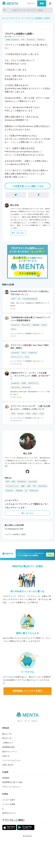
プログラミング (16, 18)
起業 (13, 481)
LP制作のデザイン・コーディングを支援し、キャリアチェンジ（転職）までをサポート (30, 376)
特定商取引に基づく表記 (12, 782)
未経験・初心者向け (12, 39)
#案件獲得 (36, 325)
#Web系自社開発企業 (30, 299)
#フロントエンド (17, 357)
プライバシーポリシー (11, 787)
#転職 (24, 383)
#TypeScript (26, 325)
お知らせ (6, 756)
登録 (42, 3)
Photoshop (42, 486)
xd (26, 490)
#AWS (28, 413)
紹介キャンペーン (9, 751)
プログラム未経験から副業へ (38, 18)
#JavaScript (15, 325)
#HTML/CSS (26, 387)
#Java (42, 413)
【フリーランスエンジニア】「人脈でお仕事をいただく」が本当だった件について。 (30, 407)
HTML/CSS (34, 490)
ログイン (31, 3)
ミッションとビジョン (11, 760)
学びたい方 (7, 738)
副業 (22, 486)
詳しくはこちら (18, 233)
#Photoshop (16, 387)
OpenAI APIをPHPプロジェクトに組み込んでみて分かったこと (29, 292)
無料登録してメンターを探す (27, 690)
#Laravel (20, 413)
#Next (14, 329)
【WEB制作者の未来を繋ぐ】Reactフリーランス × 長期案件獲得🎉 (30, 318)
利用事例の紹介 (8, 747)
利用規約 (6, 778)
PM (34, 486)
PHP (23, 39)
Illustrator (9, 490)
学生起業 (19, 490)
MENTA (28, 836)
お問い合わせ (7, 765)
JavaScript (40, 39)
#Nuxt (24, 352)
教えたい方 (7, 734)
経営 (28, 486)
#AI (19, 299)
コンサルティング (12, 486)
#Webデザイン (33, 383)
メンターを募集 (8, 804)
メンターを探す (8, 800)
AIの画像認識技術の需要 (14, 529)
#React (44, 325)
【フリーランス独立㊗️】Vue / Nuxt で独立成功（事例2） (29, 346)
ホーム (5, 18)
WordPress (30, 39)
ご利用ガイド (7, 743)
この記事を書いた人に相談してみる (27, 186)
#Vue (27, 357)
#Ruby (35, 413)
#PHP (13, 299)
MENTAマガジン (9, 813)
